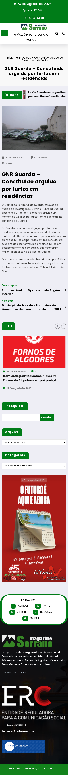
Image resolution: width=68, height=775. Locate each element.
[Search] (56, 33)
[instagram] (38, 17)
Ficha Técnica (50, 768)
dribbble (21, 611)
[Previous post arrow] (65, 290)
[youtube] (42, 17)
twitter (46, 605)
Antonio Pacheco (53, 371)
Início (10, 57)
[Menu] (4, 33)
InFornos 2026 (13, 768)
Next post (7, 301)
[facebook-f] (25, 17)
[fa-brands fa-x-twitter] (29, 17)
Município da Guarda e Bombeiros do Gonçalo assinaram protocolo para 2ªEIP (31, 307)
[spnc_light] (63, 34)
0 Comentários (41, 157)
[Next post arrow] (65, 307)
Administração (32, 768)
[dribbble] (34, 17)
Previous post (10, 285)
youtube (34, 618)
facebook (22, 605)
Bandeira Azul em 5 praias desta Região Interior (31, 292)
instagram (46, 611)
